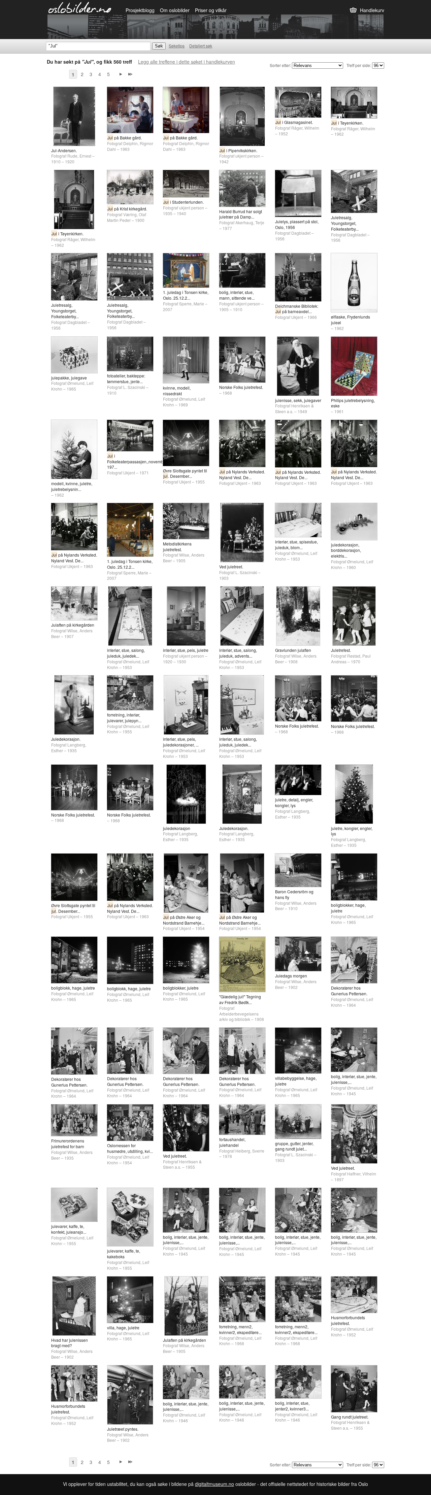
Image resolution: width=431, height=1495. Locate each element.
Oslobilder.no (80, 7)
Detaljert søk (200, 45)
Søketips (177, 45)
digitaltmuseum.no (214, 1484)
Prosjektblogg (140, 10)
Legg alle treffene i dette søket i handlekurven (186, 61)
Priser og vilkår (211, 10)
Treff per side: (358, 65)
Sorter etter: (280, 65)
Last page (130, 74)
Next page (121, 74)
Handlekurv (372, 10)
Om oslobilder (175, 10)
